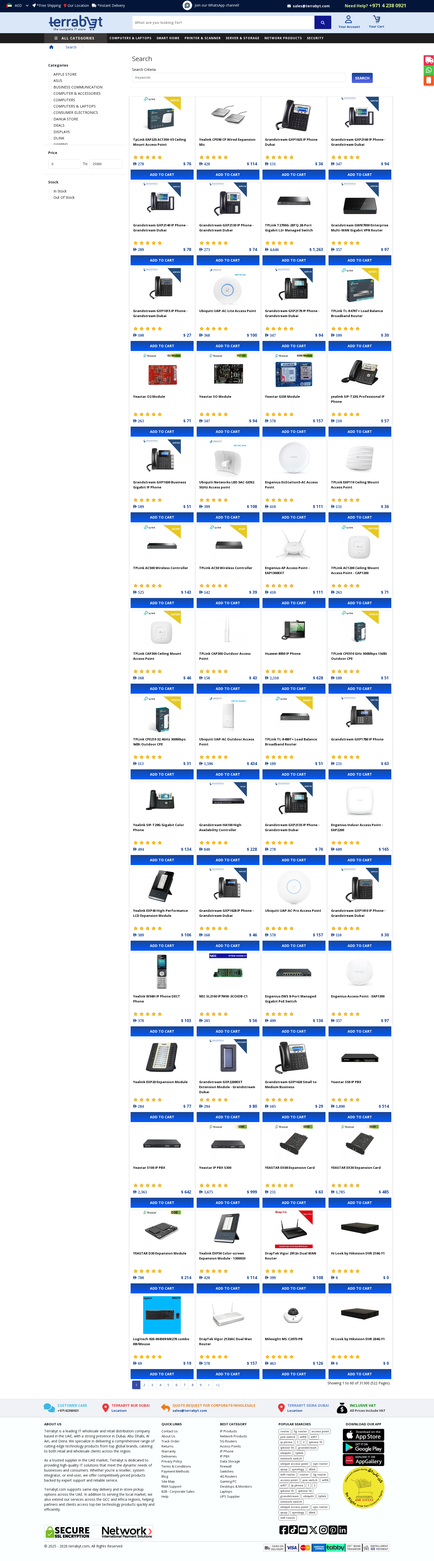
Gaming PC (228, 1481)
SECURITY (315, 38)
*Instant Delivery (111, 5)
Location (119, 1410)
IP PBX (225, 1456)
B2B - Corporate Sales (178, 1491)
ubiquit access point (294, 1464)
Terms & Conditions (176, 1466)
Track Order (170, 1441)
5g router (300, 1431)
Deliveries (169, 1456)
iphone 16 (287, 1447)
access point (320, 1431)
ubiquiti (285, 1453)
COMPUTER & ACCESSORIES (77, 93)
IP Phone (227, 1451)
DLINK (58, 138)
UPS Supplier (230, 1496)
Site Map (168, 1481)
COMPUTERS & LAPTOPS (130, 38)
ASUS (57, 80)
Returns (167, 1446)
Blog (164, 1476)
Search (71, 47)
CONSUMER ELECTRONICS (75, 112)
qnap (283, 1469)
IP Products (228, 1431)
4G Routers (228, 1476)
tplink (299, 1453)
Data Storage (230, 1461)
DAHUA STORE (65, 119)
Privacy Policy (171, 1461)
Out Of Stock (64, 197)
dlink (312, 1469)
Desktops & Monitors (236, 1486)
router (284, 1431)
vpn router (320, 1464)
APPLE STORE (65, 74)
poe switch (287, 1437)
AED (18, 5)
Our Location (78, 5)
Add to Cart (162, 174)
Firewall (226, 1466)
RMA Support (171, 1486)
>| (218, 1385)
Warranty (168, 1451)
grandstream (307, 1447)
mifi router (287, 1474)
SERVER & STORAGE (242, 38)
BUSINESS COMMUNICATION (77, 87)
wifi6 (303, 1437)
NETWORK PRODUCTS (283, 38)
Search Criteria (144, 69)
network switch (291, 1458)
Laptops (226, 1491)
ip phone (286, 1442)
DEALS (59, 125)
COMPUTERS (64, 99)
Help (165, 1496)
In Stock (60, 191)
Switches (227, 1471)
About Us (168, 1436)
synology (298, 1469)
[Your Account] (348, 20)
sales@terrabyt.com (190, 1410)
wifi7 (314, 1437)
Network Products (233, 1436)
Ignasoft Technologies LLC (103, 1554)
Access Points (230, 1446)
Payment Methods (175, 1471)
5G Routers (228, 1441)
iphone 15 (315, 1442)
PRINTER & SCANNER (203, 38)
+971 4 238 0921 (375, 5)
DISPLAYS (61, 131)
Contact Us (169, 1431)
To (85, 163)
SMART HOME (168, 38)
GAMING (60, 144)
